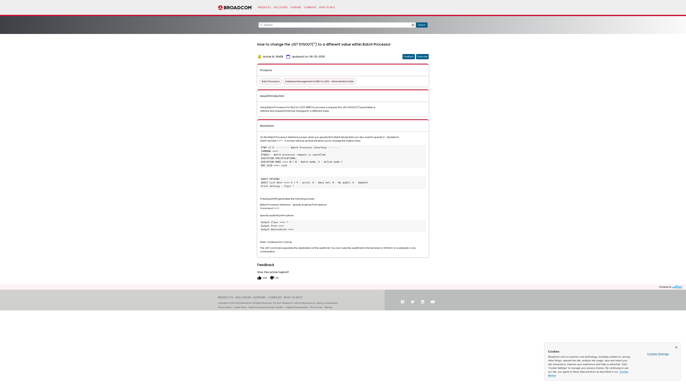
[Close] (676, 347)
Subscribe (422, 56)
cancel (413, 25)
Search (421, 25)
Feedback (409, 56)
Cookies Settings (658, 353)
